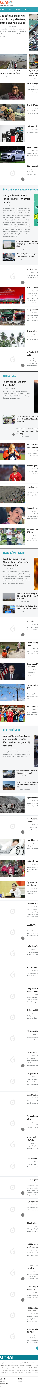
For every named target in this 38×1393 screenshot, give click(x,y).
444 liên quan (27, 789)
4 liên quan (14, 568)
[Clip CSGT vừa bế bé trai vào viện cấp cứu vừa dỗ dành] (12, 112)
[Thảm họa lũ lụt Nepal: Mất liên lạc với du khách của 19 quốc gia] (12, 1017)
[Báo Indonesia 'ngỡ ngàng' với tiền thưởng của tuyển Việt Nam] (12, 173)
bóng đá (3, 1365)
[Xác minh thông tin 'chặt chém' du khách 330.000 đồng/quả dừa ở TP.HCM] (12, 536)
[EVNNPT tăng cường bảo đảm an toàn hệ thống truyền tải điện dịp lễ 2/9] (12, 692)
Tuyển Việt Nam (5, 1363)
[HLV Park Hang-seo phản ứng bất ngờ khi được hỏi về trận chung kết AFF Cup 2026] (12, 451)
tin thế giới (20, 1368)
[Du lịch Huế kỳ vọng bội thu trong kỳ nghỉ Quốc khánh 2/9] (12, 1080)
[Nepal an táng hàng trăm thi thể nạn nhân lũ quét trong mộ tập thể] (12, 494)
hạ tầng (21, 1372)
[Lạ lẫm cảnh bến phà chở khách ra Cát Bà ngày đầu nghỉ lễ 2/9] (13, 61)
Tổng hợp (20, 1381)
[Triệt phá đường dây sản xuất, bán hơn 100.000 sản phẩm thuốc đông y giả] (12, 359)
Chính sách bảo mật (4, 1385)
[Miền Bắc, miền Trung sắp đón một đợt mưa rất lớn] (12, 868)
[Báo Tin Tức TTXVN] (17, 601)
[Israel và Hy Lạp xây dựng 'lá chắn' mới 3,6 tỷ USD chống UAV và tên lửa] (9, 597)
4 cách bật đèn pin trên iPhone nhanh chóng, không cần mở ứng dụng (16, 562)
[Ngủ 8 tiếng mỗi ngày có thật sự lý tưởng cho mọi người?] (12, 847)
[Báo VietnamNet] (2, 26)
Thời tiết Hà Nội (29, 1372)
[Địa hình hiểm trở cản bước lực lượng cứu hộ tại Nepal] (12, 804)
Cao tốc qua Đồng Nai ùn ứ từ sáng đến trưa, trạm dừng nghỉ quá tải (13, 19)
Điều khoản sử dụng (4, 1383)
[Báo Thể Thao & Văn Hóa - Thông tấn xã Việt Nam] (28, 1077)
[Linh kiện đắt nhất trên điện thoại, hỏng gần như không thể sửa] (12, 133)
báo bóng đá (13, 1372)
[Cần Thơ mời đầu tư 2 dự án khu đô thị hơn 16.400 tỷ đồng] (12, 1165)
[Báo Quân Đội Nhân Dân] (29, 1335)
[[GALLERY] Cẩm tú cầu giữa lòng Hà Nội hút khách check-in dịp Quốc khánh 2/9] (12, 1294)
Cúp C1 (30, 1368)
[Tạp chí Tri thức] (28, 129)
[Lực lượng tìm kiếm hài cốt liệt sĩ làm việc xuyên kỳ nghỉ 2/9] (12, 1059)
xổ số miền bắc (30, 1365)
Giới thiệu (2, 1381)
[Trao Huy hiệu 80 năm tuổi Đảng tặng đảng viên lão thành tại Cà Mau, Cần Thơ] (12, 1336)
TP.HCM (31, 1370)
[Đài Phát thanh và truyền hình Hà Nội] (18, 611)
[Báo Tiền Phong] (2, 76)
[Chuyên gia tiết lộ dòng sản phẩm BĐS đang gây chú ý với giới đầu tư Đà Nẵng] (12, 1272)
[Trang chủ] (6, 3)
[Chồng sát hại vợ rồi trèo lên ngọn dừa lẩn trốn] (12, 338)
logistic (13, 1368)
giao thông (14, 1363)
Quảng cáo (2, 1386)
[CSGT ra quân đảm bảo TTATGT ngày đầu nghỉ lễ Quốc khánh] (12, 1187)
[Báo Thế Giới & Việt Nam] (30, 78)
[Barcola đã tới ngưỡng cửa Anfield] (12, 974)
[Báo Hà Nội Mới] (5, 205)
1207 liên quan (12, 26)
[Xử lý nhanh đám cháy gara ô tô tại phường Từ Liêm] (12, 317)
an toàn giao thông (13, 1365)
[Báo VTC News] (29, 87)
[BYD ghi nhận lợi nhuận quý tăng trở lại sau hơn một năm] (9, 257)
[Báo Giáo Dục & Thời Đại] (28, 169)
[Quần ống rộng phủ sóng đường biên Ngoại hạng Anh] (12, 953)
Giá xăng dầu (4, 1372)
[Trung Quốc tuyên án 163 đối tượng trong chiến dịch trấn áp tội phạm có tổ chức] (12, 1144)
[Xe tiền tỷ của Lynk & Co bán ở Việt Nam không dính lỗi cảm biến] (9, 785)
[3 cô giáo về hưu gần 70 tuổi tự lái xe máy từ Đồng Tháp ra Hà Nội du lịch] (9, 419)
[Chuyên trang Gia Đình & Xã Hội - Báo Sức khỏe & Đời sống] (5, 749)
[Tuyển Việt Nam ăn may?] (12, 473)
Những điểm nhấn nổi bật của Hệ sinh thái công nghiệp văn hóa (16, 198)
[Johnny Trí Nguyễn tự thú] (12, 515)
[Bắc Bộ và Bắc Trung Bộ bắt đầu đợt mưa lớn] (12, 1038)
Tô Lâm (22, 1365)
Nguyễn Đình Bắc (23, 1363)
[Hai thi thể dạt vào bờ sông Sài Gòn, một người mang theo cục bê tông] (12, 650)
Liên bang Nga (5, 1368)
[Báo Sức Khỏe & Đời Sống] (29, 843)
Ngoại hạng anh (5, 1370)
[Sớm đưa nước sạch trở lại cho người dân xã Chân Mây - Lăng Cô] (12, 911)
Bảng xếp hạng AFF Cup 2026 (19, 1370)
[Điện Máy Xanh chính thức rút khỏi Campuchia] (12, 1102)
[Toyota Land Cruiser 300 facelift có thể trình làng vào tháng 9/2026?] (12, 154)
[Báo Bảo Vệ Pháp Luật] (28, 1250)
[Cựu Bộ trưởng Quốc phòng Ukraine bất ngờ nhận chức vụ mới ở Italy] (12, 1209)
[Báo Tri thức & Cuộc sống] (29, 1292)
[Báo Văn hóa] (29, 358)
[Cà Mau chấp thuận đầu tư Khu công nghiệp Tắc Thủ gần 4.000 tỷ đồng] (9, 244)
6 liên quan (26, 259)
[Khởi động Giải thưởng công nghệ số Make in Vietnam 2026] (9, 609)
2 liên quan (27, 775)
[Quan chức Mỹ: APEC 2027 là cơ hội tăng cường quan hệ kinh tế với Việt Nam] (12, 671)
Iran (26, 1368)
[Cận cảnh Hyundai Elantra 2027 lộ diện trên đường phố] (9, 774)
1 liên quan (28, 249)
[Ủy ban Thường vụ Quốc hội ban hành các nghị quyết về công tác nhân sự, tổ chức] (12, 889)
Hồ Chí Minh (33, 1363)
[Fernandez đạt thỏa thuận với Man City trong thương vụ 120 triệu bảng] (12, 1123)
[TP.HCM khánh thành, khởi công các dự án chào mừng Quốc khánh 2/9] (12, 295)
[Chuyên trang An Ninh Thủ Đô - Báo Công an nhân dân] (28, 313)
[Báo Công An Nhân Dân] (30, 994)
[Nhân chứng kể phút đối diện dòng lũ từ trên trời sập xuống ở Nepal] (12, 91)
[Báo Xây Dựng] (29, 450)
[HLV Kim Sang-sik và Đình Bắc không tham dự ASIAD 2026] (12, 713)
